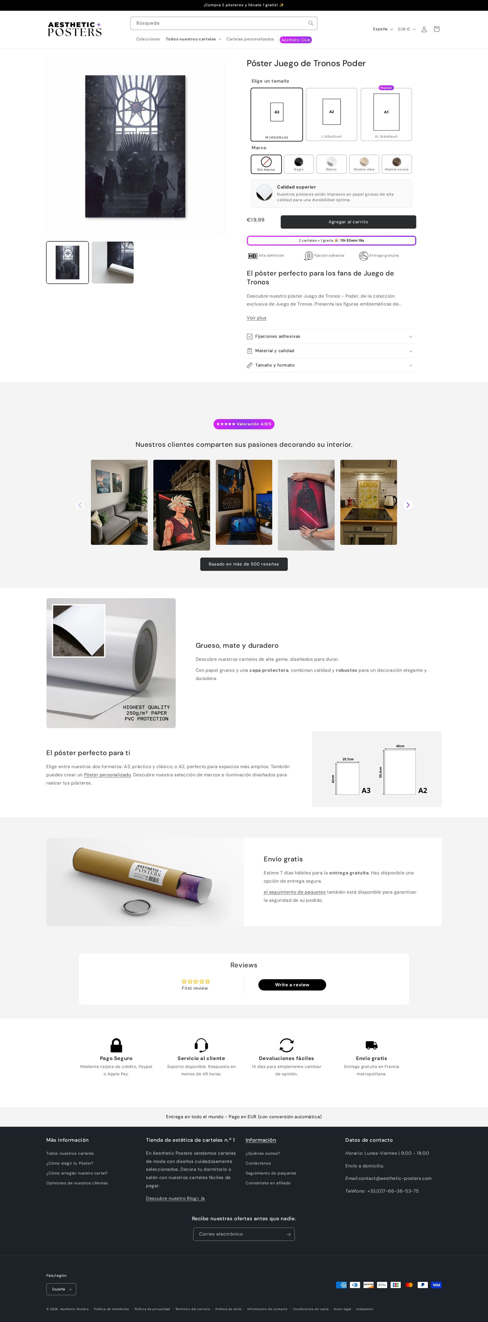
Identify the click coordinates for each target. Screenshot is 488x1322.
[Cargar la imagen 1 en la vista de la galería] (67, 262)
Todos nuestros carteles (70, 1153)
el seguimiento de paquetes (295, 892)
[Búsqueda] (311, 23)
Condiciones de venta (311, 1309)
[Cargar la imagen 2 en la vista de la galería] (112, 262)
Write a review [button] (292, 985)
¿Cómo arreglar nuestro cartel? (77, 1173)
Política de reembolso (111, 1309)
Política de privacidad (152, 1309)
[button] (193, 39)
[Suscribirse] (288, 1234)
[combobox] (224, 23)
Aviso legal (342, 1309)
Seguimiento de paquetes (271, 1173)
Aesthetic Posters (74, 1309)
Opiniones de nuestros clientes (77, 1183)
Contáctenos (258, 1163)
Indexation (364, 1309)
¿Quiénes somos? (263, 1153)
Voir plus (256, 318)
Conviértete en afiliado (268, 1183)
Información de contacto (267, 1309)
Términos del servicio (192, 1309)
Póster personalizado (107, 775)
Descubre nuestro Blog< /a (175, 1198)
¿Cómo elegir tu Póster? (69, 1163)
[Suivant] (408, 505)
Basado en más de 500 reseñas (244, 564)
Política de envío (228, 1309)
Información (261, 1140)
